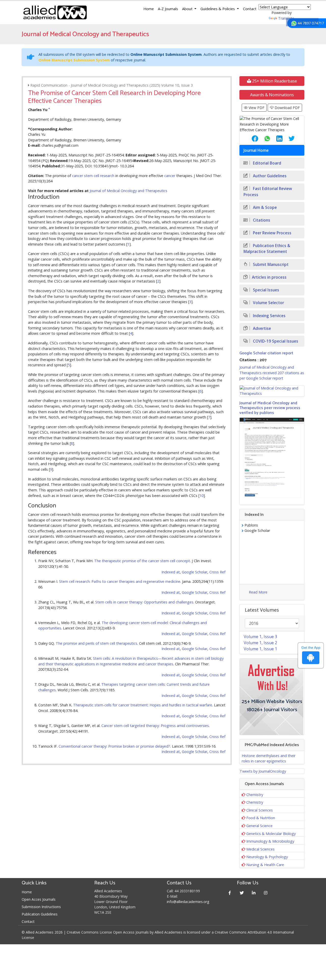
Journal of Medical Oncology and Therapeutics (128, 190)
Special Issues (265, 290)
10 (201, 495)
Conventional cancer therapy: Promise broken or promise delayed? (114, 746)
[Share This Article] (251, 138)
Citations (261, 220)
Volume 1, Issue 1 (260, 649)
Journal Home (256, 150)
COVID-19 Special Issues (275, 341)
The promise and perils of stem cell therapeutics (96, 643)
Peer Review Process (271, 233)
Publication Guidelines (40, 914)
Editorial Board (266, 163)
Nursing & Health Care (265, 864)
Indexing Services (269, 315)
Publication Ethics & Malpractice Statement (266, 248)
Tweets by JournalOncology (263, 771)
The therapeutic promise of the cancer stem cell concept (142, 560)
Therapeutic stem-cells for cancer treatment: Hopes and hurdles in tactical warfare (142, 705)
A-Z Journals (168, 8)
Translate (286, 18)
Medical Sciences (260, 849)
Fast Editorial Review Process (267, 191)
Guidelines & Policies (218, 8)
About (188, 8)
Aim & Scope (264, 207)
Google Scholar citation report (266, 353)
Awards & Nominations (272, 95)
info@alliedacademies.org (188, 901)
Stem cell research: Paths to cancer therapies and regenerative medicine (119, 581)
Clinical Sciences (259, 810)
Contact (249, 8)
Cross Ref (217, 572)
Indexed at (170, 572)
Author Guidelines (269, 176)
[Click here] (272, 390)
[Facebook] (229, 892)
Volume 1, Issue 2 (260, 642)
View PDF (256, 107)
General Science (259, 825)
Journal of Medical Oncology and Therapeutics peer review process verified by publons (269, 408)
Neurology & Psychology (267, 856)
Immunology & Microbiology (270, 841)
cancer (77, 175)
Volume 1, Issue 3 (260, 636)
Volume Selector (268, 302)
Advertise (261, 328)
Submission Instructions (41, 906)
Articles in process (269, 277)
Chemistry (254, 794)
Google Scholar (194, 572)
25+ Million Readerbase (274, 81)
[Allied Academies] (55, 12)
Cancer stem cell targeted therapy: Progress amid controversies (155, 725)
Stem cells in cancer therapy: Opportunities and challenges (144, 602)
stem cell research (99, 175)
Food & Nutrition (260, 817)
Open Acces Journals (39, 899)
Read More (258, 592)
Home (148, 8)
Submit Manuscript (270, 264)
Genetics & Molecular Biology (271, 833)
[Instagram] (265, 892)
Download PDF (287, 107)
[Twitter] (241, 892)
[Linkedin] (253, 892)
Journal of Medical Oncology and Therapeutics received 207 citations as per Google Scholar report (271, 373)
